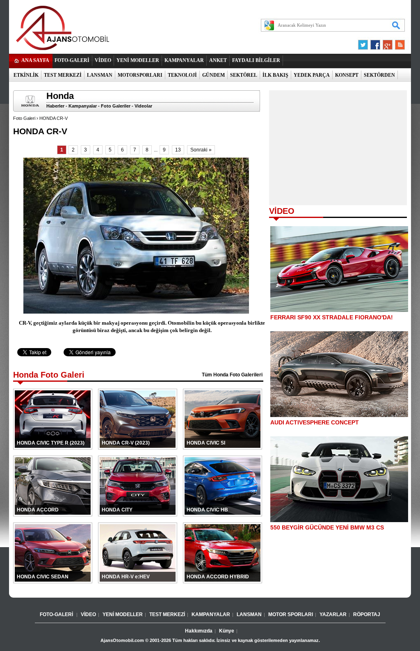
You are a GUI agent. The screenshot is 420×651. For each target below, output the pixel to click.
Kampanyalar (82, 105)
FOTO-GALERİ (72, 60)
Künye (226, 631)
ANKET (218, 60)
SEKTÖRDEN (379, 75)
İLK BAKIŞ (275, 75)
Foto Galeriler (115, 105)
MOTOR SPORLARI (290, 614)
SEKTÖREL (243, 75)
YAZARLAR (333, 614)
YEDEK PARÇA (312, 75)
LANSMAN (99, 75)
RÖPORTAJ (366, 614)
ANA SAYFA (35, 60)
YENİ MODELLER (137, 60)
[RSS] (397, 42)
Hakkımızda (198, 631)
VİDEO (103, 60)
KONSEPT (346, 75)
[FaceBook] (375, 42)
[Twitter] (364, 42)
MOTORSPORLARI (140, 75)
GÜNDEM (213, 75)
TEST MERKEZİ (63, 75)
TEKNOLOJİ (182, 75)
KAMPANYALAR (184, 60)
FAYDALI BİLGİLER (256, 60)
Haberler (55, 105)
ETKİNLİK (26, 75)
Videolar (143, 105)
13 (178, 150)
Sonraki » (201, 150)
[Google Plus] (386, 42)
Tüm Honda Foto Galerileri (232, 375)
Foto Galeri (24, 118)
